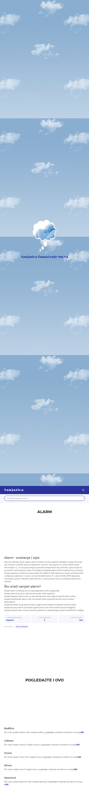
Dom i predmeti (21, 626)
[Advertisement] (44, 532)
